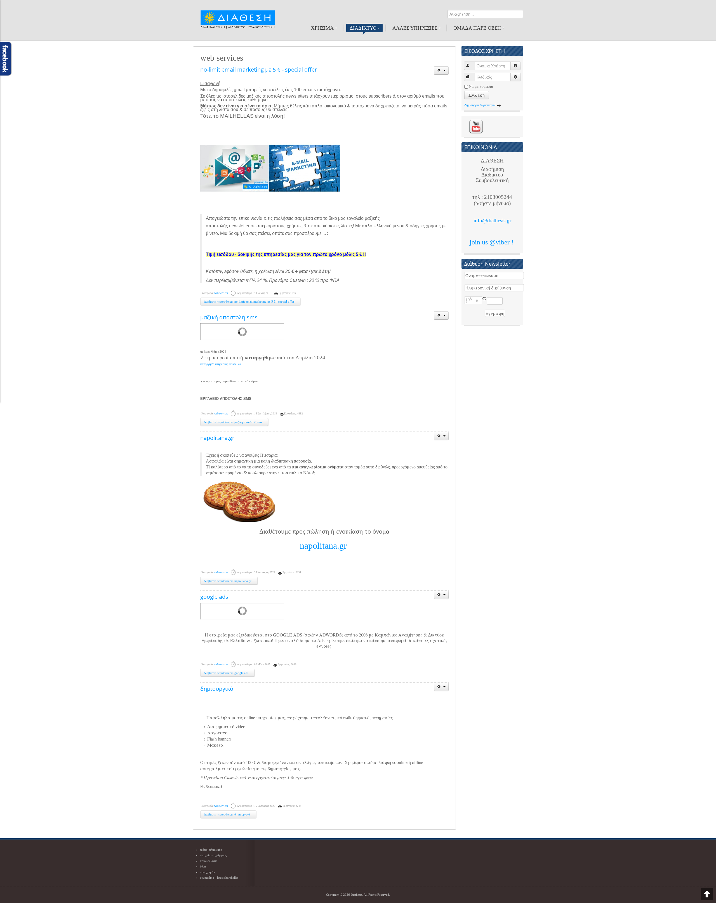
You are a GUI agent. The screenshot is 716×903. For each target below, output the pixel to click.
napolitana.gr (217, 438)
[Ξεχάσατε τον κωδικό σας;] (515, 77)
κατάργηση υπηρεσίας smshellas (220, 364)
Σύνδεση (476, 95)
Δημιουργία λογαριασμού (480, 105)
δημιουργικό (216, 688)
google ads (214, 596)
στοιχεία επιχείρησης (213, 855)
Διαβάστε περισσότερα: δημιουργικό (227, 814)
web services (221, 293)
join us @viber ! (492, 242)
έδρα (203, 866)
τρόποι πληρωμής (211, 849)
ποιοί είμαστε (208, 860)
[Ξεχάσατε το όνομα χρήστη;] (515, 66)
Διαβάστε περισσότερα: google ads (226, 673)
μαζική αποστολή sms (229, 317)
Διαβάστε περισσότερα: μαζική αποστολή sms (233, 422)
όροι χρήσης (207, 872)
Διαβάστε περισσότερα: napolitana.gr (228, 581)
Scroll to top (707, 894)
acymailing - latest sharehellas (219, 877)
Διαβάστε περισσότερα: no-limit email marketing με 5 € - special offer (249, 301)
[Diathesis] (237, 22)
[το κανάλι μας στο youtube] (476, 126)
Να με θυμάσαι (481, 86)
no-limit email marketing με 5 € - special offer (258, 69)
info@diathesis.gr (492, 220)
